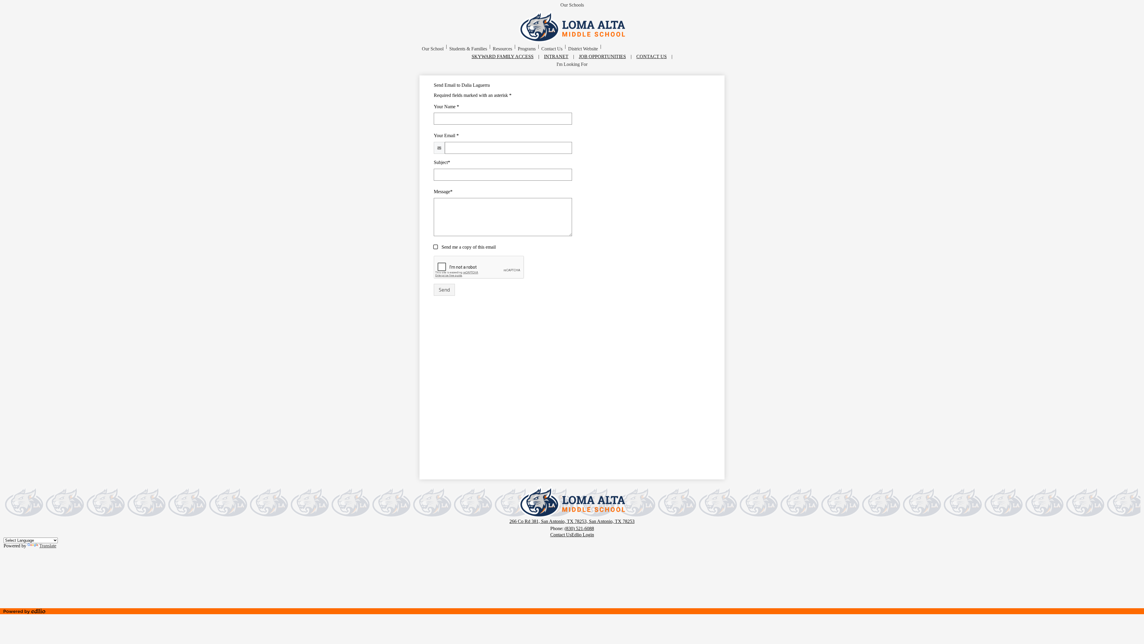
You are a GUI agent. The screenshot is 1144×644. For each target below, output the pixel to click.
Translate (47, 545)
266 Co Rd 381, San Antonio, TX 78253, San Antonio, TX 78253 (572, 521)
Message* (443, 191)
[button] (432, 49)
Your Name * (446, 106)
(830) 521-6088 (579, 528)
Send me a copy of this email (468, 247)
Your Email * (446, 135)
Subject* (442, 162)
